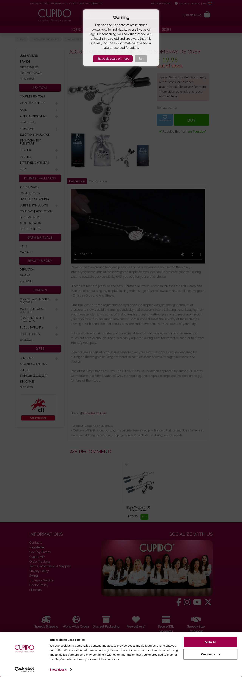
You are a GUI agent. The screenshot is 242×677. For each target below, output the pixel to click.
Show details (58, 669)
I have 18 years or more (113, 58)
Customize (208, 654)
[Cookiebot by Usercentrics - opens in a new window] (24, 669)
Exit (140, 58)
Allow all (210, 641)
